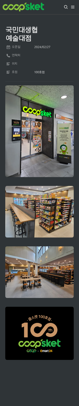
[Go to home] (23, 7)
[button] (66, 7)
